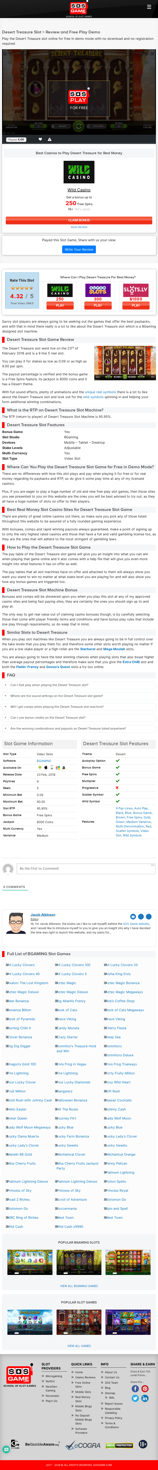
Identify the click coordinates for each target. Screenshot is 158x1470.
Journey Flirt (66, 1118)
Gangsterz (65, 1091)
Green (120, 822)
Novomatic (52, 1395)
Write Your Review (79, 249)
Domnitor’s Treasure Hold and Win (76, 1048)
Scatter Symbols (127, 831)
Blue (128, 813)
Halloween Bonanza (72, 1100)
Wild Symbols (132, 835)
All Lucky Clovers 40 (23, 974)
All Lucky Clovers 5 (72, 974)
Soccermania (67, 1208)
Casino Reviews (85, 1377)
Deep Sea (113, 1037)
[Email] (133, 916)
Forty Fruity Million (120, 1073)
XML (112, 1397)
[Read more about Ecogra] (82, 1445)
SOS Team (111, 1382)
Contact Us (112, 1377)
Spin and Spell (117, 1208)
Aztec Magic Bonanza (122, 983)
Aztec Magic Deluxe (23, 992)
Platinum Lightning (120, 1172)
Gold (147, 817)
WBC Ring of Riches (22, 1217)
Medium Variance (138, 822)
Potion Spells (116, 1181)
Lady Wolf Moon (118, 1118)
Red (148, 826)
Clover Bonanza (19, 1037)
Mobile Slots (83, 1391)
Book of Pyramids (21, 1019)
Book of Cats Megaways (125, 1010)
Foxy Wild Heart (118, 1082)
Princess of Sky (19, 1190)
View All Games (79, 1346)
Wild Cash (15, 1226)
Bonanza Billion (19, 1010)
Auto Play (141, 808)
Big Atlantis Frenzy (71, 1001)
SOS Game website (136, 923)
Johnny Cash (116, 1109)
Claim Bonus (79, 220)
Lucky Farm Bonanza (73, 1136)
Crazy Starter (67, 1037)
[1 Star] (13, 288)
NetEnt (50, 1381)
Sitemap (110, 1393)
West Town (65, 1217)
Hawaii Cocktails (119, 1100)
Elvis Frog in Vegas (71, 1064)
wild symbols (93, 397)
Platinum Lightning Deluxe (27, 1181)
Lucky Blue (65, 1127)
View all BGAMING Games (79, 1286)
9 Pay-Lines (124, 808)
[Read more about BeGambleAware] (42, 1444)
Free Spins (134, 817)
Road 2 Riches (18, 1199)
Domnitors (114, 1046)
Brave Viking (66, 1019)
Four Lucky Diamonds (73, 1082)
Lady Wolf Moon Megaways (29, 1127)
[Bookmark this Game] (41, 139)
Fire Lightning (18, 1073)
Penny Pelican (116, 1163)
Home (79, 1372)
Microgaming (54, 1376)
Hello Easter (16, 1109)
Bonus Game (142, 813)
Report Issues (114, 1403)
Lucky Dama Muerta (23, 1136)
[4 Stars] (26, 288)
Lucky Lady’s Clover (121, 1136)
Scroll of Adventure (72, 1199)
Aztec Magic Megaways (124, 992)
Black (119, 813)
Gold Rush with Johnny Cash (29, 1100)
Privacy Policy (113, 1418)
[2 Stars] (17, 288)
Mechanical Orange (120, 1154)
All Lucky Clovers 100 (73, 965)
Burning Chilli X (19, 1028)
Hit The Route (67, 1109)
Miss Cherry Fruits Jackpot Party (78, 1165)
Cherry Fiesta (116, 1028)
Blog (107, 1387)
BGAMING (44, 761)
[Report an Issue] (50, 139)
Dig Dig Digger (19, 1046)
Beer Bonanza (18, 1001)
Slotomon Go (116, 1199)
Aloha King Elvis (118, 974)
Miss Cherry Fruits (21, 1163)
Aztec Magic (66, 983)
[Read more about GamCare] (15, 1444)
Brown (120, 817)
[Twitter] (141, 916)
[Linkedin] (149, 916)
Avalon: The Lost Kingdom (27, 983)
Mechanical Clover (71, 1154)
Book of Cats (67, 1010)
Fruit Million (16, 1091)
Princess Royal (117, 1190)
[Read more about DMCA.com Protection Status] (119, 1445)
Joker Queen (17, 1118)
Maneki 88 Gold (19, 1154)
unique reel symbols (100, 392)
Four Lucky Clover (21, 1082)
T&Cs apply (82, 209)
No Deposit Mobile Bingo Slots (83, 1419)
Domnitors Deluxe (120, 1055)
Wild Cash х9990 (70, 1226)
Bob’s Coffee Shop (120, 1001)
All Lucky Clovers (21, 965)
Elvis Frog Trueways (121, 1064)
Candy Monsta (68, 1028)
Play (60, 305)
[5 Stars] (31, 288)
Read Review (79, 227)
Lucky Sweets (67, 1145)
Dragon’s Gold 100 (21, 1064)
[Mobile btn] (149, 6)
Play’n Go (51, 1401)
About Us (111, 1372)
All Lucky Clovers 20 (122, 965)
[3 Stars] (22, 288)
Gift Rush (113, 1091)
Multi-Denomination (130, 826)
